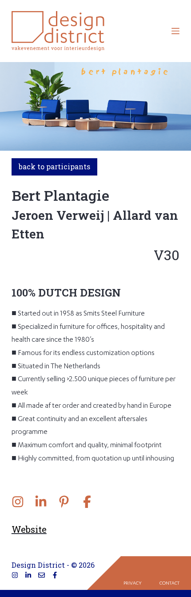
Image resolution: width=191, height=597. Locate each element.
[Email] (41, 575)
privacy (132, 583)
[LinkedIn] (28, 575)
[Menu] (175, 31)
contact (169, 583)
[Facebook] (55, 575)
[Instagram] (15, 575)
